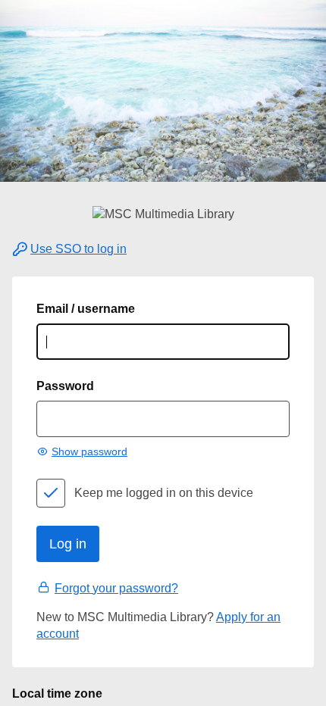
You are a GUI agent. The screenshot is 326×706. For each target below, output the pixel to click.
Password (65, 386)
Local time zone (57, 693)
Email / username (85, 308)
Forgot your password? (116, 588)
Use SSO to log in (78, 248)
